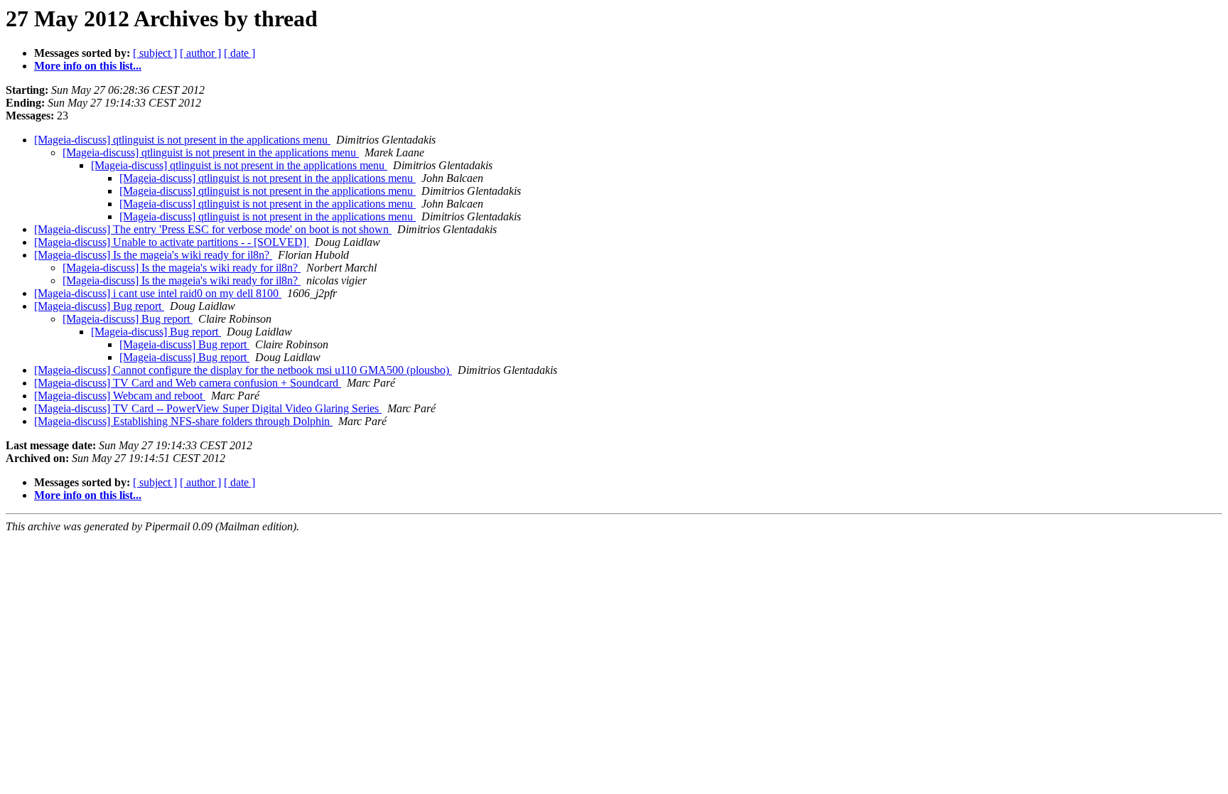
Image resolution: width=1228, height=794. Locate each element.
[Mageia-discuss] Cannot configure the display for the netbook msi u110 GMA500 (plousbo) (243, 370)
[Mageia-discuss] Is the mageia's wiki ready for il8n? (153, 255)
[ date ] (239, 53)
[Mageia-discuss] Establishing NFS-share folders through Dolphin (183, 421)
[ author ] (200, 53)
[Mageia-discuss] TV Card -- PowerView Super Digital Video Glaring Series (208, 408)
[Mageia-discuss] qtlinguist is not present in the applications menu (182, 140)
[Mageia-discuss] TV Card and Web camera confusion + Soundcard (187, 383)
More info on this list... (87, 66)
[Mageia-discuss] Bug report (99, 306)
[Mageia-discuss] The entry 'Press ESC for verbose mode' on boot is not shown (213, 229)
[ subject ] (155, 53)
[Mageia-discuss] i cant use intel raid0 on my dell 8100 (157, 293)
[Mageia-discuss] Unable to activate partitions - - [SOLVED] (171, 242)
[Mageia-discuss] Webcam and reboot (119, 396)
